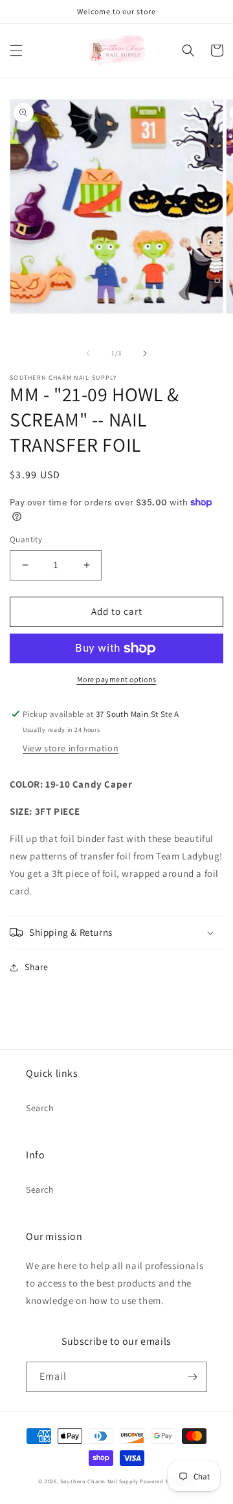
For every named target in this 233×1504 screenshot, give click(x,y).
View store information (70, 748)
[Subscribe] (192, 1377)
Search (40, 1108)
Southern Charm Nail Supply (99, 1481)
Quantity (26, 539)
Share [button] (37, 967)
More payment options (117, 679)
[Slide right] (145, 353)
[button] (16, 50)
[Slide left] (88, 353)
